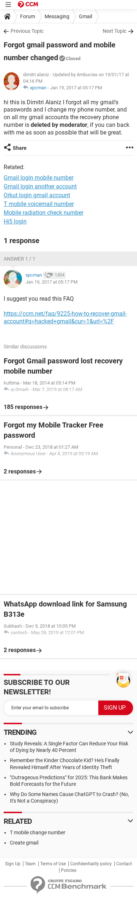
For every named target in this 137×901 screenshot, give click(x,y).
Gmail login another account (40, 186)
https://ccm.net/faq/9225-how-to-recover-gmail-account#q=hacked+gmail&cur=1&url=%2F (65, 317)
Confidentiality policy (91, 863)
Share (20, 148)
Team (30, 863)
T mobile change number (37, 832)
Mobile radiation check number (43, 212)
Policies (68, 870)
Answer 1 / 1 (19, 259)
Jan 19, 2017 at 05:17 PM (76, 87)
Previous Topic (27, 31)
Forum (27, 16)
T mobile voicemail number (39, 203)
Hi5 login (15, 221)
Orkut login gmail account (37, 195)
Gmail (85, 16)
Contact (124, 863)
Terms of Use (53, 863)
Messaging (57, 16)
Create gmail (24, 843)
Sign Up (12, 863)
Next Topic (114, 31)
